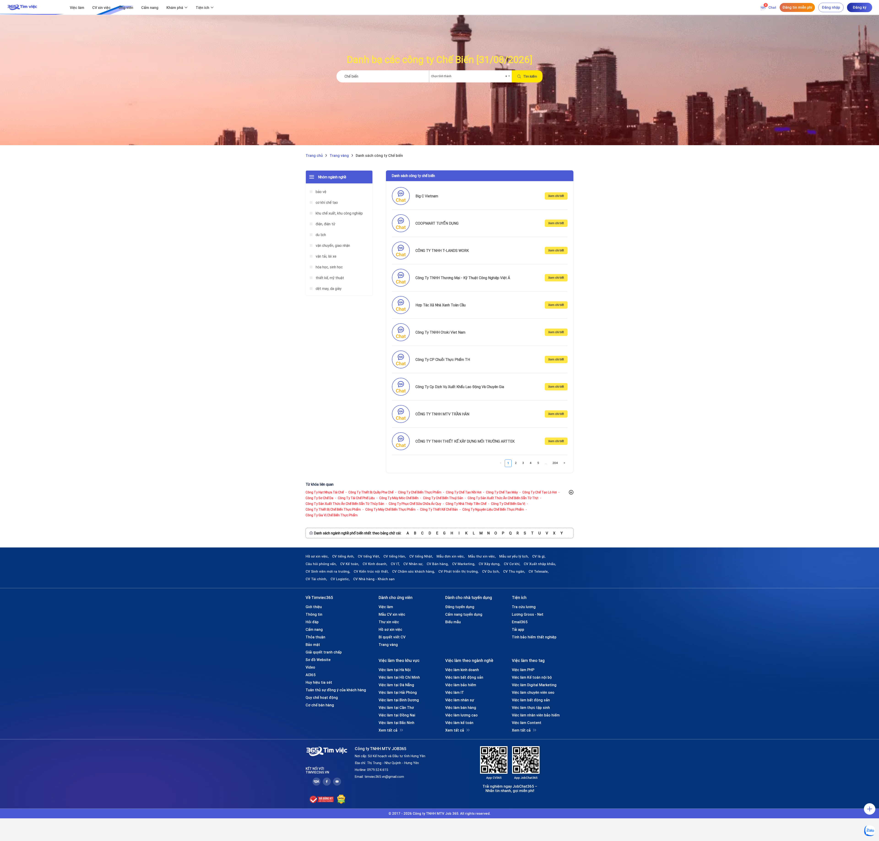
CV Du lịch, (491, 571)
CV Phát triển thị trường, (458, 571)
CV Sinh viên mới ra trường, (328, 571)
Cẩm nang (149, 7)
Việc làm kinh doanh (462, 670)
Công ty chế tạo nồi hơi (463, 492)
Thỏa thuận (315, 637)
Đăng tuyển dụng (459, 607)
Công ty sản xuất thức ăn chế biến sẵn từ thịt (503, 498)
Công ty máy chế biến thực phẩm (390, 509)
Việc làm (77, 7)
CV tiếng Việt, (369, 556)
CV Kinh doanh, (375, 564)
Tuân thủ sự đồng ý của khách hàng (336, 690)
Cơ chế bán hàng (320, 705)
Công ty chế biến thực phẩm (419, 492)
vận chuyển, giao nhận (332, 245)
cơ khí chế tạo (326, 202)
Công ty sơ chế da (319, 498)
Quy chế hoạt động (322, 697)
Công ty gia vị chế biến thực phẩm (332, 515)
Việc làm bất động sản (464, 677)
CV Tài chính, (316, 579)
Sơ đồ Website (318, 660)
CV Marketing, (463, 564)
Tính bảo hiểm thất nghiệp (534, 637)
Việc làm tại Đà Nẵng (396, 685)
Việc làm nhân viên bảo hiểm (536, 715)
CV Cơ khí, (512, 564)
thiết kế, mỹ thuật (329, 277)
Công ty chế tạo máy (502, 492)
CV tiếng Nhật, (421, 556)
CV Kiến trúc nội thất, (371, 571)
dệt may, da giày (328, 288)
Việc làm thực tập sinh (531, 707)
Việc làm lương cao (461, 715)
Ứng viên (126, 7)
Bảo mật (313, 644)
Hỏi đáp (312, 622)
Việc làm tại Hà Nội (395, 670)
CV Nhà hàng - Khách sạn (374, 579)
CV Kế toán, (349, 564)
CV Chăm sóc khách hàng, (413, 571)
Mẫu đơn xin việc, (451, 556)
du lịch (320, 234)
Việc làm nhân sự (459, 700)
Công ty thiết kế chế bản (439, 509)
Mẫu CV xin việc (392, 614)
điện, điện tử (325, 224)
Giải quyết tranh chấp (324, 652)
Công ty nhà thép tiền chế (466, 504)
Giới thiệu (314, 607)
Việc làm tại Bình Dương (399, 700)
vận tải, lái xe (325, 256)
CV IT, (395, 564)
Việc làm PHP (523, 670)
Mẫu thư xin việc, (482, 556)
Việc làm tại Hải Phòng (398, 692)
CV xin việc (101, 7)
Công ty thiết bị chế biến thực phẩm (333, 509)
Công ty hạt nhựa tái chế (325, 492)
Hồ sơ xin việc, (317, 556)
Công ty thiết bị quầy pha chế (370, 492)
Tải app (518, 629)
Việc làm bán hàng (460, 707)
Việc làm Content (526, 723)
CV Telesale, (539, 571)
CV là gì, (538, 556)
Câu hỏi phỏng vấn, (321, 564)
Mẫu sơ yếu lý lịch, (514, 556)
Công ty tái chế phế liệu (356, 498)
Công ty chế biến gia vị (508, 504)
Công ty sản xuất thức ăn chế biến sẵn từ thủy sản (345, 504)
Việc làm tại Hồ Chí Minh (399, 677)
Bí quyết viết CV (392, 637)
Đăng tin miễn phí (797, 7)
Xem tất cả (388, 730)
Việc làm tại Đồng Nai (397, 715)
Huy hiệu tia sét (319, 682)
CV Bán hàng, (438, 564)
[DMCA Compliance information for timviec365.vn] (341, 799)
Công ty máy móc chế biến (398, 498)
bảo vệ (320, 191)
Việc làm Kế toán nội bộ (532, 677)
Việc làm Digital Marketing (534, 685)
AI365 (311, 675)
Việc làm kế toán (459, 723)
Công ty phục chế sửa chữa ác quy (415, 504)
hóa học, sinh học (329, 267)
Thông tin (314, 614)
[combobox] (470, 76)
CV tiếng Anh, (343, 556)
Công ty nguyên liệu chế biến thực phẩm (493, 509)
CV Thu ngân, (514, 571)
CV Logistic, (340, 579)
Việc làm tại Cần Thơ (396, 707)
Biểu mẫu (453, 622)
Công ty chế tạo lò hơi (539, 492)
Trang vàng (388, 644)
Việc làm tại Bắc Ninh (396, 723)
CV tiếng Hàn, (394, 556)
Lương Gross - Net (527, 614)
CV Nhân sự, (413, 564)
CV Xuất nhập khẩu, (540, 564)
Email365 (520, 622)
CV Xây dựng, (489, 564)
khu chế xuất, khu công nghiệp (339, 213)
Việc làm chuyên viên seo (533, 692)
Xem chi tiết (556, 196)
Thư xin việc (389, 622)
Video (310, 667)
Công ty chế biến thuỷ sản (443, 498)
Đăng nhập (831, 7)
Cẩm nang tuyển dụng (463, 614)
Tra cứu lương (524, 607)
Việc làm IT (454, 692)
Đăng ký (859, 7)
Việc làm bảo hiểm (460, 685)
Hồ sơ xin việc (390, 629)
